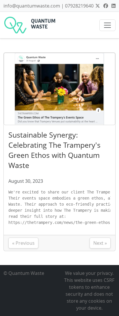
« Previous (23, 243)
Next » (100, 243)
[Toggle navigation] (107, 25)
